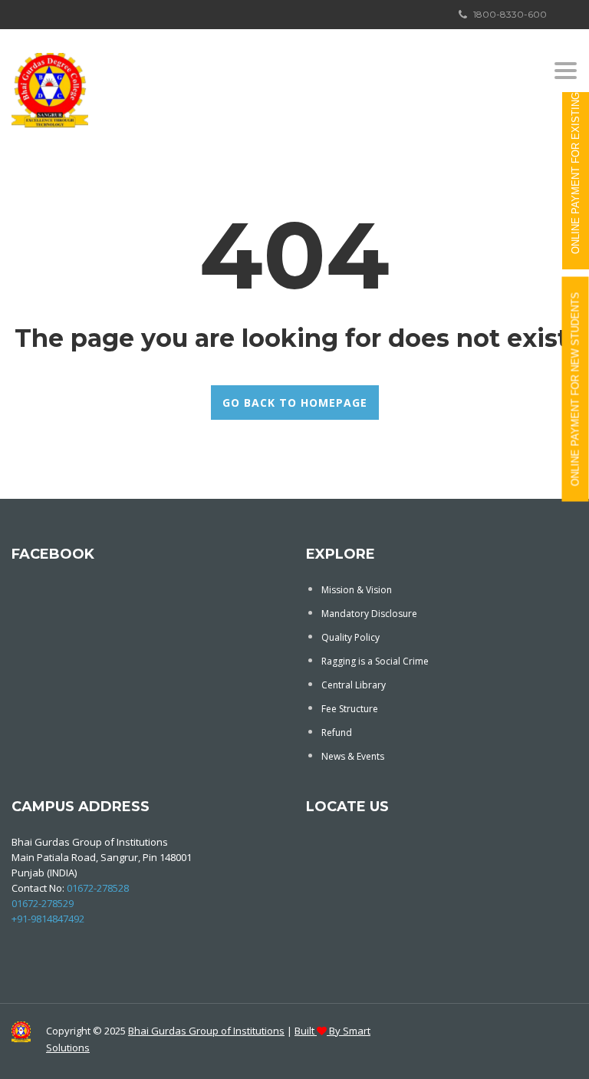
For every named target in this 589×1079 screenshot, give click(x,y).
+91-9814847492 (48, 919)
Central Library (353, 684)
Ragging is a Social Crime (375, 661)
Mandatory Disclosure (369, 613)
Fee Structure (349, 708)
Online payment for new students (575, 389)
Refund (336, 732)
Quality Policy (350, 637)
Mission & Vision (356, 589)
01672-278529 (43, 903)
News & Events (352, 756)
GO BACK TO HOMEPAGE (294, 402)
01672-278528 (98, 888)
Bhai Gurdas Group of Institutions (206, 1031)
